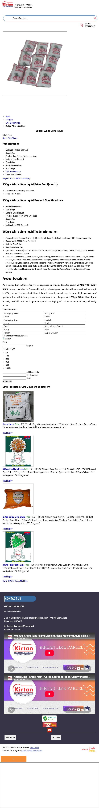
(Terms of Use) (34, 748)
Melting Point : (16, 475)
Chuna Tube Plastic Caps (13, 565)
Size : (77, 472)
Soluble (9, 219)
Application (10, 206)
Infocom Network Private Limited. (31, 751)
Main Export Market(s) (15, 250)
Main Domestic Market (15, 256)
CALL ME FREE (21, 581)
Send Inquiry (25, 178)
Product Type (11, 216)
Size (7, 210)
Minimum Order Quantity (15, 190)
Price (8, 194)
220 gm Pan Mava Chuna (13, 469)
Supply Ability (11, 241)
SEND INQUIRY (9, 581)
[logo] (7, 6)
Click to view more (13, 171)
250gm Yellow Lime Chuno (14, 517)
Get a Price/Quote (10, 138)
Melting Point (11, 225)
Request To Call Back (11, 178)
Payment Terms (12, 238)
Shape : (60, 427)
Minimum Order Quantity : (49, 424)
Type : (33, 427)
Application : (18, 427)
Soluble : (46, 427)
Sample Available (12, 247)
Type (8, 222)
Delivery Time (11, 244)
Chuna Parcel (8, 424)
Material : (73, 424)
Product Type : (25, 520)
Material (9, 213)
